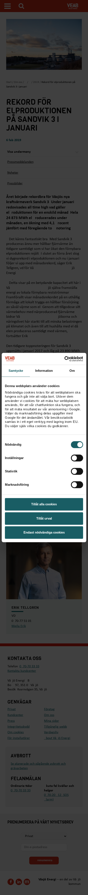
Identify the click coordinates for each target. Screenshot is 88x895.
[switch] (77, 458)
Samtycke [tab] (16, 370)
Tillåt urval (44, 518)
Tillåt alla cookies (44, 504)
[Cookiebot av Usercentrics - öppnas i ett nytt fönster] (64, 359)
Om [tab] (72, 370)
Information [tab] (44, 370)
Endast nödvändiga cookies (44, 532)
